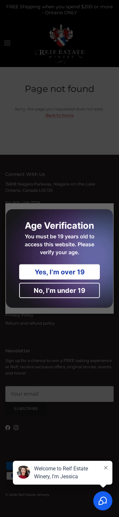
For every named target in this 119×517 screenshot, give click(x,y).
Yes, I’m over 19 (60, 272)
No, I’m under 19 (59, 291)
